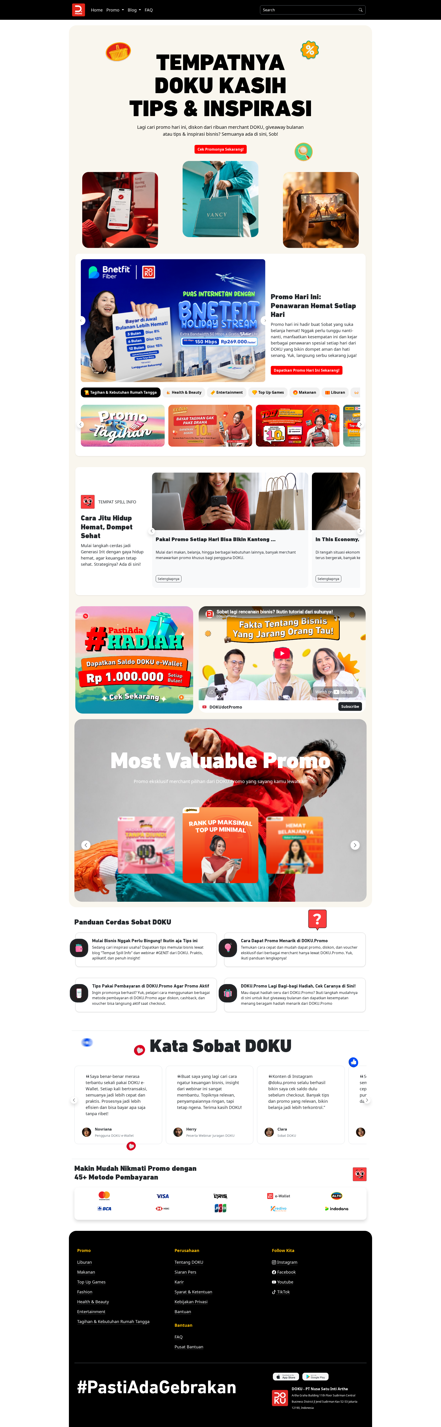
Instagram (286, 1262)
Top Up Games (91, 1282)
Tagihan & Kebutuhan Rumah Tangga (113, 1321)
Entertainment (91, 1311)
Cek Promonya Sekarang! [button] (221, 149)
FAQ (149, 10)
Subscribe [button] (350, 706)
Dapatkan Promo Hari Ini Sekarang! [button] (306, 370)
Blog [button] (133, 10)
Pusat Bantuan (189, 1346)
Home (97, 10)
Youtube (284, 1282)
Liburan (84, 1262)
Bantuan (183, 1311)
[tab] (121, 392)
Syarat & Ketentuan (193, 1292)
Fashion (84, 1292)
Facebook (286, 1272)
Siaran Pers (185, 1272)
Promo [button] (113, 10)
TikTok (283, 1292)
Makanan (86, 1272)
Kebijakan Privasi (191, 1301)
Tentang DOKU (189, 1262)
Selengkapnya (168, 579)
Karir (179, 1282)
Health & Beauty (93, 1301)
